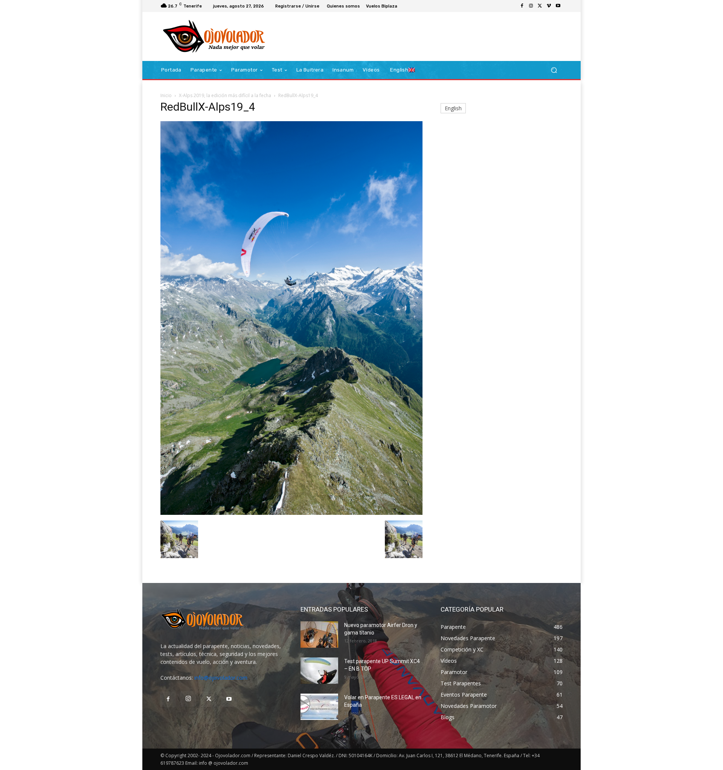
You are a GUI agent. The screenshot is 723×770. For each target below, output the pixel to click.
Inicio (166, 95)
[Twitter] (540, 6)
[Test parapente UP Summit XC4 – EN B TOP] (319, 670)
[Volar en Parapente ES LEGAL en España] (319, 707)
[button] (554, 70)
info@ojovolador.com (220, 677)
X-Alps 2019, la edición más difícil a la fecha (225, 95)
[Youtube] (558, 6)
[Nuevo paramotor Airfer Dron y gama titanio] (319, 634)
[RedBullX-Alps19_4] (291, 513)
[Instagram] (530, 6)
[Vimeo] (549, 6)
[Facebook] (521, 6)
